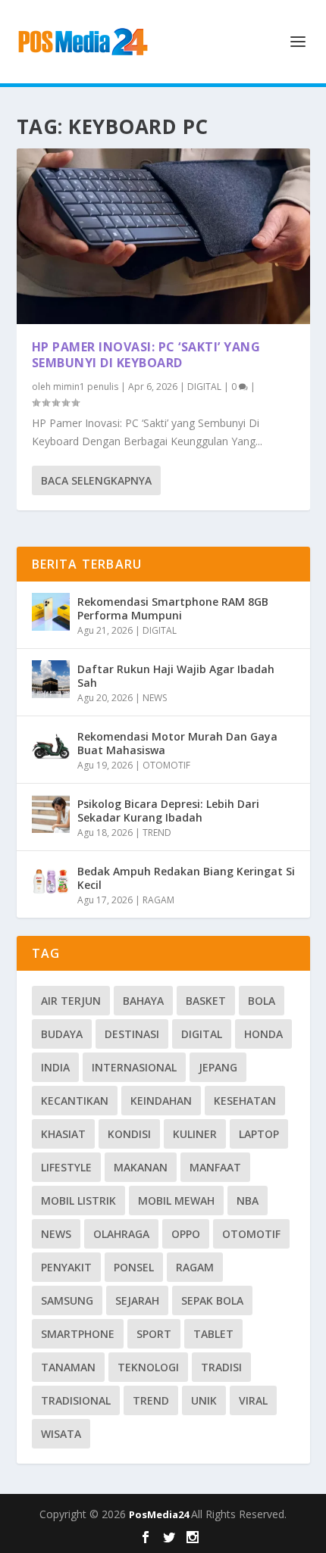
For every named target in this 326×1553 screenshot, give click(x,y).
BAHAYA (143, 1000)
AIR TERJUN (71, 1000)
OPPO (185, 1234)
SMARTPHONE (77, 1334)
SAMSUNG (67, 1300)
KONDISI (129, 1134)
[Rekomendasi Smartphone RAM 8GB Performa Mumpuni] (51, 612)
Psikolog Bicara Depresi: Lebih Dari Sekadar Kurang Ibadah (168, 811)
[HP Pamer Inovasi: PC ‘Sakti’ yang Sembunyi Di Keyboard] (163, 236)
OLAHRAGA (121, 1234)
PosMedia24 (160, 1514)
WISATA (61, 1434)
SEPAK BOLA (212, 1300)
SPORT (153, 1334)
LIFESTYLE (66, 1167)
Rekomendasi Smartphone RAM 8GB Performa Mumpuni (172, 608)
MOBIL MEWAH (176, 1200)
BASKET (206, 1000)
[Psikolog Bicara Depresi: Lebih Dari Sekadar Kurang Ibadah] (51, 814)
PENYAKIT (66, 1267)
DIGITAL (204, 386)
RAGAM (158, 899)
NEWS (155, 697)
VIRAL (253, 1400)
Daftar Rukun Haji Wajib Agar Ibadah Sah (175, 676)
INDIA (55, 1067)
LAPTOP (259, 1134)
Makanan (141, 1167)
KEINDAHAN (161, 1100)
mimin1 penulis (85, 386)
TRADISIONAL (76, 1400)
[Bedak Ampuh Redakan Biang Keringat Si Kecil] (51, 881)
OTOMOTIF (166, 765)
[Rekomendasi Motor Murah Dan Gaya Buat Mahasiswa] (51, 747)
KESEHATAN (245, 1100)
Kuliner (195, 1134)
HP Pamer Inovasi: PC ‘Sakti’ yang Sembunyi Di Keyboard (146, 354)
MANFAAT (215, 1167)
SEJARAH (137, 1300)
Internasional (134, 1067)
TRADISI (221, 1367)
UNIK (204, 1400)
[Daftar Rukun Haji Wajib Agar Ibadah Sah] (51, 679)
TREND (157, 832)
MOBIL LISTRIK (78, 1200)
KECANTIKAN (74, 1100)
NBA (248, 1200)
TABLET (213, 1334)
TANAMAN (68, 1367)
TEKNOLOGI (148, 1367)
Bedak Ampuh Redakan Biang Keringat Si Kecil (186, 878)
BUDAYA (62, 1034)
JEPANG (218, 1067)
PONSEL (134, 1267)
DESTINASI (132, 1034)
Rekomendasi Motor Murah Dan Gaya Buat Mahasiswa (177, 743)
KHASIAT (63, 1134)
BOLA (261, 1000)
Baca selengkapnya (96, 480)
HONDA (263, 1034)
